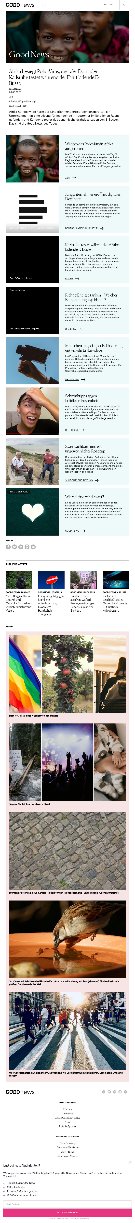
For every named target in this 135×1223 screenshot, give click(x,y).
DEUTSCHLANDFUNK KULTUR (81, 228)
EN (111, 5)
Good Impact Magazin (67, 1156)
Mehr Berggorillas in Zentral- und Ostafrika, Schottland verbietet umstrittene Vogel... (18, 603)
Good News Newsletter (68, 1147)
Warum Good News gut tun (67, 1117)
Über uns (67, 1109)
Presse (68, 1122)
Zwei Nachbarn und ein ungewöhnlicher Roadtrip (85, 448)
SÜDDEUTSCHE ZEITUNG (79, 480)
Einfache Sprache (67, 1126)
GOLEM (69, 278)
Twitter (109, 1093)
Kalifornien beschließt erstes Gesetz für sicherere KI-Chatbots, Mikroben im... (115, 603)
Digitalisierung (28, 101)
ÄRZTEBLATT (72, 379)
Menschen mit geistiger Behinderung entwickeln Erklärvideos (94, 347)
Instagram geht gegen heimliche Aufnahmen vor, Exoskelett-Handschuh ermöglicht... (51, 605)
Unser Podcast (67, 1151)
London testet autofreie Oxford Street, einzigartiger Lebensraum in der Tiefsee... (82, 603)
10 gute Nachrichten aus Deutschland (29, 804)
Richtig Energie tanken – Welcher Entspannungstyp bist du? (91, 297)
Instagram (114, 1093)
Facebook (103, 1093)
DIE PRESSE (72, 429)
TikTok (125, 1093)
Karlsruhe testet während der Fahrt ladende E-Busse (92, 247)
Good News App (67, 1143)
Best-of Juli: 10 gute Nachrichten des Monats (33, 715)
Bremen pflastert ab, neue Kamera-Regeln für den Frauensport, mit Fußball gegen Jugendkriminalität (64, 892)
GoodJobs (70, 329)
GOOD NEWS (72, 530)
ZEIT (67, 177)
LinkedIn (120, 1093)
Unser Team (67, 1113)
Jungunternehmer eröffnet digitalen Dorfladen (93, 196)
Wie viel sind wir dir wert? (84, 496)
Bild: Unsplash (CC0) (18, 106)
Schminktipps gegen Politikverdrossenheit (81, 398)
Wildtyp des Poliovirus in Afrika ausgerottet (89, 146)
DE (105, 5)
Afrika (14, 101)
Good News (15, 89)
